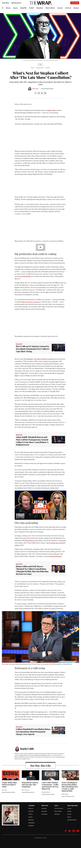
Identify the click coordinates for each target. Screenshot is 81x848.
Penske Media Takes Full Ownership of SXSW (9, 784)
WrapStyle (39, 8)
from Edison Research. (55, 556)
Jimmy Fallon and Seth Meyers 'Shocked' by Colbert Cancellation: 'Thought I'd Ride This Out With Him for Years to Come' (32, 570)
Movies (8, 8)
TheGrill (31, 8)
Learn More (44, 814)
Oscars (69, 817)
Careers (30, 817)
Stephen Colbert (51, 110)
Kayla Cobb (35, 88)
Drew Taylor (65, 794)
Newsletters (17, 3)
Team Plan (44, 811)
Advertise (30, 811)
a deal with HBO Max (25, 276)
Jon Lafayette (26, 790)
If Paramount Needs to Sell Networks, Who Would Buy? (30, 784)
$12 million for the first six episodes (29, 302)
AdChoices (57, 814)
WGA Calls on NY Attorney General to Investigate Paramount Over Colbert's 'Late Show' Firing (32, 349)
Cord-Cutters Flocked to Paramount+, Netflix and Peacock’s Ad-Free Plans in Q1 (50, 785)
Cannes (69, 808)
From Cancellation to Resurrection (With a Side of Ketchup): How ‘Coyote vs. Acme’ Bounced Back (70, 786)
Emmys (69, 814)
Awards (15, 8)
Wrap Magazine (72, 805)
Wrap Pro (44, 805)
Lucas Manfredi (46, 792)
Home (32, 67)
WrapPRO (23, 8)
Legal (56, 805)
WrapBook (31, 825)
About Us (30, 808)
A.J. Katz (5, 790)
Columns (60, 8)
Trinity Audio (23, 104)
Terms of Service (58, 808)
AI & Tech (68, 8)
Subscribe (74, 3)
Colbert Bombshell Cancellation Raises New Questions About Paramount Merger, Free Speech (33, 731)
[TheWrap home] (40, 3)
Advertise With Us (72, 820)
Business (76, 8)
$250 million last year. (31, 540)
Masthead (31, 820)
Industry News (39, 67)
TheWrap (31, 805)
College (69, 811)
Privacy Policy (58, 811)
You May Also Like (40, 765)
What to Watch (50, 8)
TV (2, 8)
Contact (30, 814)
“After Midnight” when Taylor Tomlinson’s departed (38, 359)
